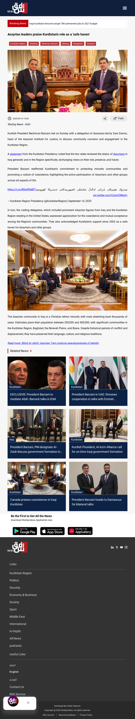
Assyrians (119, 154)
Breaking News (18, 23)
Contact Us (17, 687)
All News (15, 638)
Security (15, 587)
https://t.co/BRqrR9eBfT (22, 189)
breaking (34, 44)
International (18, 624)
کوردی (13, 680)
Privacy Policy (86, 715)
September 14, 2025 (79, 201)
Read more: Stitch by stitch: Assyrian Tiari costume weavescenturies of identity (53, 343)
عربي (13, 665)
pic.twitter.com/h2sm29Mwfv (110, 195)
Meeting (65, 44)
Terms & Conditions (67, 715)
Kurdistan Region (18, 44)
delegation (78, 44)
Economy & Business (23, 595)
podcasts (16, 645)
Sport (13, 609)
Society (14, 602)
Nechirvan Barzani (50, 44)
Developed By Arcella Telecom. (67, 706)
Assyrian (91, 44)
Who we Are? (48, 715)
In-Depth (15, 631)
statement (16, 154)
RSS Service (17, 694)
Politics (14, 580)
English (14, 672)
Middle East (17, 616)
